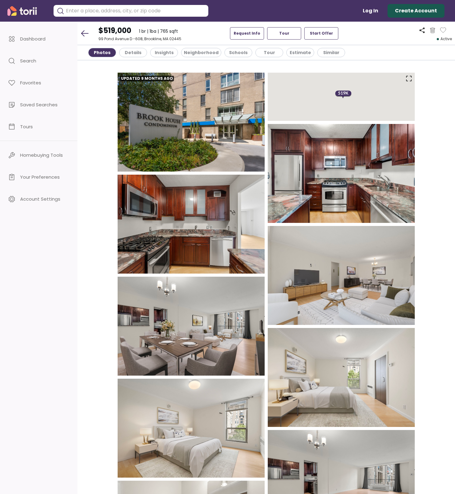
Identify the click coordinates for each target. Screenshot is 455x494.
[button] (38, 39)
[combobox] (135, 11)
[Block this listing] (433, 30)
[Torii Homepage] (26, 11)
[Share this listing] (422, 30)
